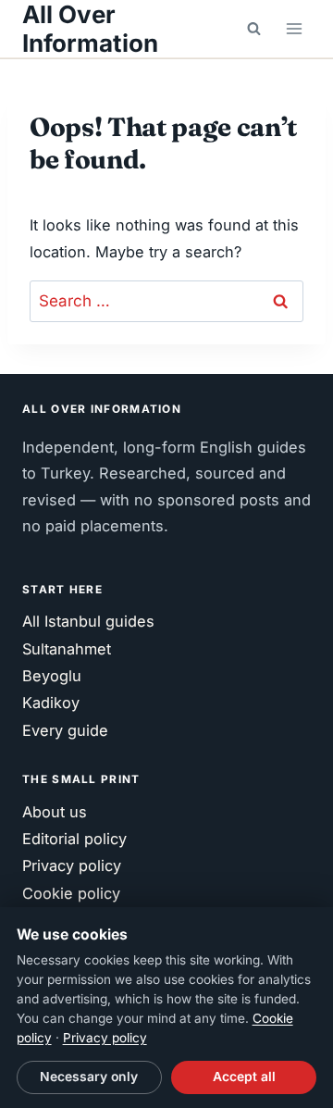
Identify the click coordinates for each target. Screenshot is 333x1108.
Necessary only (89, 1076)
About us (54, 812)
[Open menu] (294, 29)
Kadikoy (51, 702)
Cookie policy (71, 893)
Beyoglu (51, 675)
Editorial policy (74, 838)
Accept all (244, 1076)
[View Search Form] (253, 29)
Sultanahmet (66, 649)
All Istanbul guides (88, 621)
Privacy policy (71, 865)
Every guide (65, 730)
